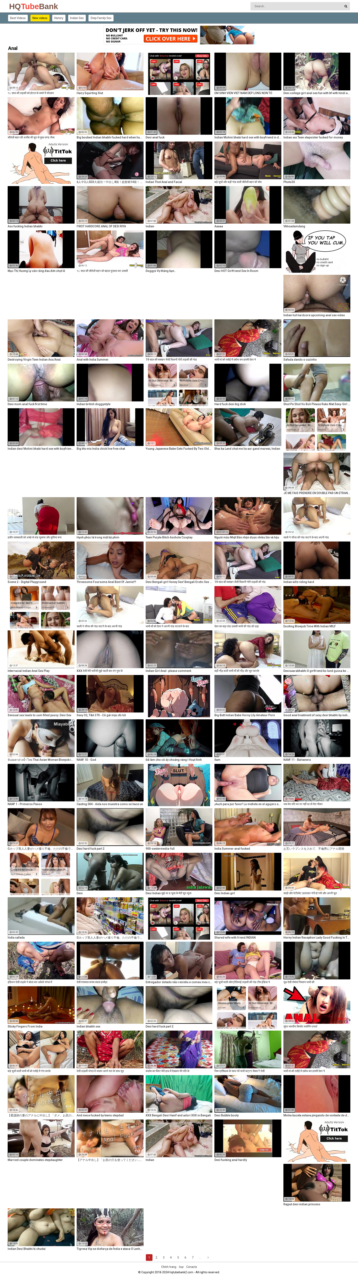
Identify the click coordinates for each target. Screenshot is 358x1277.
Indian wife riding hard (298, 582)
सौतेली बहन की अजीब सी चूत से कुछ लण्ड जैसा (31, 137)
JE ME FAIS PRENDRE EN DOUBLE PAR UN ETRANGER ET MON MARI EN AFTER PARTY (316, 493)
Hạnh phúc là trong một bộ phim (98, 537)
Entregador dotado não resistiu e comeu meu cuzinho (179, 982)
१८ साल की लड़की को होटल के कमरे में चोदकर (31, 93)
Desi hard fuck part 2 (90, 848)
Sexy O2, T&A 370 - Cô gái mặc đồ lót (101, 715)
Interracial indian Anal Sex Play (29, 670)
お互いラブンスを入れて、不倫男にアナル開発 (313, 848)
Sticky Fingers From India (25, 1026)
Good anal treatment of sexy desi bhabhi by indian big (316, 715)
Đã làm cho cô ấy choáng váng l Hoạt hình (174, 759)
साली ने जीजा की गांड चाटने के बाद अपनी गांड (306, 537)
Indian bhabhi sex (88, 1026)
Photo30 (289, 182)
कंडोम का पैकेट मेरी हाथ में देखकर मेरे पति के (167, 1071)
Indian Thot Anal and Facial (164, 182)
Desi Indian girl (224, 893)
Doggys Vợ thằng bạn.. (161, 271)
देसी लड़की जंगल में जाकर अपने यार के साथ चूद (100, 1071)
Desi (80, 893)
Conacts (191, 1267)
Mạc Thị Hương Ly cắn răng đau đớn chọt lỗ (36, 271)
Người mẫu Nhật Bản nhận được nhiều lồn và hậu (246, 537)
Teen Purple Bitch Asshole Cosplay (169, 537)
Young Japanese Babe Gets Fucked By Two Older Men (179, 448)
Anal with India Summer (93, 359)
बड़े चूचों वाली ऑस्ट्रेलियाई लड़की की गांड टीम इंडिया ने (242, 982)
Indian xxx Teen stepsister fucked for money (313, 137)
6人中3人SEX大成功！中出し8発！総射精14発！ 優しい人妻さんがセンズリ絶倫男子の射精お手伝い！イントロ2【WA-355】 (110, 182)
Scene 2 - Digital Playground (27, 582)
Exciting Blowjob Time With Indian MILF (309, 626)
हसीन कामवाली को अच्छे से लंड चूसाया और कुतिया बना (35, 537)
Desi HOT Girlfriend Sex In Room (236, 271)
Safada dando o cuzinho (300, 359)
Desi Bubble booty (226, 1115)
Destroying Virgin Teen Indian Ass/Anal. (34, 359)
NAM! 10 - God (86, 759)
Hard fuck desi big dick (230, 404)
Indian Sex (77, 18)
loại (181, 1267)
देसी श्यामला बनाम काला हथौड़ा (92, 982)
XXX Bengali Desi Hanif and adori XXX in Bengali (178, 1115)
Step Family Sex (101, 18)
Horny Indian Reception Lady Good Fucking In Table (316, 937)
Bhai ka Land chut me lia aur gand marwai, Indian (247, 448)
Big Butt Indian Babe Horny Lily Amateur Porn (244, 715)
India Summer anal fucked (232, 848)
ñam (217, 759)
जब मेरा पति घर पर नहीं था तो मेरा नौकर (303, 804)
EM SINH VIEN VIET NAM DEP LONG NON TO (243, 93)
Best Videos (18, 18)
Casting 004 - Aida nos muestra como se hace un (110, 804)
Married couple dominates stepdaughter (35, 1160)
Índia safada (16, 937)
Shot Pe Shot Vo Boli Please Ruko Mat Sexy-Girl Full (316, 404)
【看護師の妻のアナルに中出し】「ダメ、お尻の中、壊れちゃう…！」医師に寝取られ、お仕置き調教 (41, 1115)
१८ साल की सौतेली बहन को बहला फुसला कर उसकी (102, 271)
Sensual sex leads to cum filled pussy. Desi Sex (39, 715)
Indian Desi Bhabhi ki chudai (27, 1248)
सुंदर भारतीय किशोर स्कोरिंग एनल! (300, 1026)
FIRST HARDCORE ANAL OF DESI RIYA (101, 226)
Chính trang (168, 1267)
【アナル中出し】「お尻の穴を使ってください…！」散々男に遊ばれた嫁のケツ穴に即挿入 (110, 1160)
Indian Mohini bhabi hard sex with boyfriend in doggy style (247, 137)
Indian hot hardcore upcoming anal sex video (314, 315)
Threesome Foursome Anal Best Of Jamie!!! (106, 582)
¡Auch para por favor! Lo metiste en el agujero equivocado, (247, 804)
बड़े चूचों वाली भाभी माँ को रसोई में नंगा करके (29, 1071)
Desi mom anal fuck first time (27, 404)
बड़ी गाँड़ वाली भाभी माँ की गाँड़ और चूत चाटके (236, 670)
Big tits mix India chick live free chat (101, 448)
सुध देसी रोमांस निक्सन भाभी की (298, 982)
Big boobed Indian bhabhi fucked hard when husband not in (110, 137)
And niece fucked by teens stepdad (100, 1115)
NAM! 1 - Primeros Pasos (25, 804)
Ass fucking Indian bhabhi (25, 226)
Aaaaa (218, 226)
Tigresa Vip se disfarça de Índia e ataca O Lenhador (110, 1248)
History (58, 18)
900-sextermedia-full (160, 848)
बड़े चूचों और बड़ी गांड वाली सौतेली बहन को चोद (238, 182)
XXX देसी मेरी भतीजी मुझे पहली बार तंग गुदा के (100, 670)
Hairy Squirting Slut (90, 93)
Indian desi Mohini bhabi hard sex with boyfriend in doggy (41, 448)
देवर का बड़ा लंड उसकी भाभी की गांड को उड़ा (236, 626)
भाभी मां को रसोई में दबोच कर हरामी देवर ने (235, 359)
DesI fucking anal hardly (230, 1160)
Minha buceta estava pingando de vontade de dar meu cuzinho (316, 1115)
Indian (150, 226)
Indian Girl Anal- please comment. (169, 670)
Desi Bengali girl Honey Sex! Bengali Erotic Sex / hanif (179, 582)
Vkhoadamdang (294, 226)
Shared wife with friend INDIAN (235, 937)
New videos (40, 18)
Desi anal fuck (155, 137)
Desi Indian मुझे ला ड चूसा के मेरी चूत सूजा (168, 893)
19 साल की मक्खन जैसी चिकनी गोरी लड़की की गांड (171, 359)
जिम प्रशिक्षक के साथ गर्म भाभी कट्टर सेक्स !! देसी (239, 1071)
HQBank (20, 6)
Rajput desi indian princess (301, 1204)
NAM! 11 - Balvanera (297, 759)
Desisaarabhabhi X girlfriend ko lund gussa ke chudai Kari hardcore (316, 670)
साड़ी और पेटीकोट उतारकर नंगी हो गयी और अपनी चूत (310, 893)
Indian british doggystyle (93, 404)
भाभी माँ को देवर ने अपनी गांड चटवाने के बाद (167, 626)
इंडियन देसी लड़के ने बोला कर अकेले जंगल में (30, 982)
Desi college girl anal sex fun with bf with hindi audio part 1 (316, 93)
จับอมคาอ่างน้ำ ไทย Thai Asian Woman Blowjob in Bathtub (41, 759)
